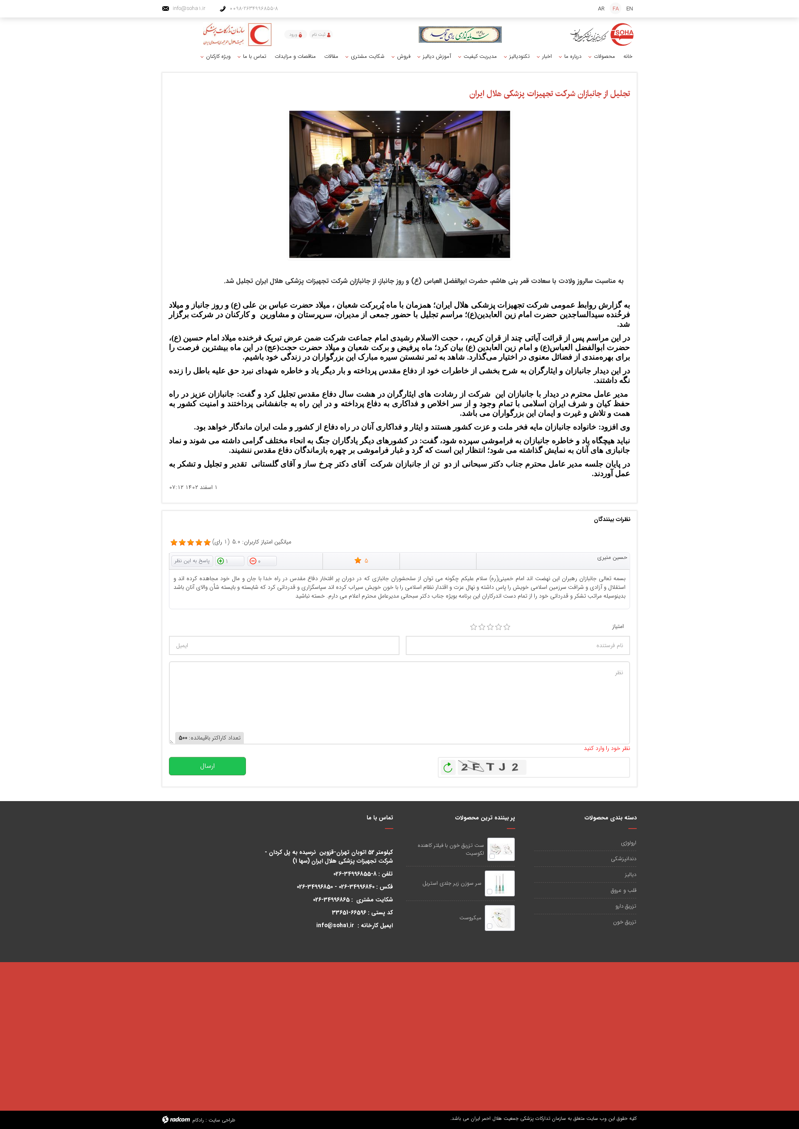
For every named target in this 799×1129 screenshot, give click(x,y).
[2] (482, 627)
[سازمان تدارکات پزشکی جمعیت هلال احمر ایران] (602, 34)
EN (629, 9)
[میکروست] (500, 918)
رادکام (198, 1120)
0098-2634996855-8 (253, 8)
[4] (498, 627)
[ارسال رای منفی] (262, 560)
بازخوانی (448, 765)
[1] (473, 627)
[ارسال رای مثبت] (230, 560)
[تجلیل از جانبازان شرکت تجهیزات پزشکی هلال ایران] (400, 184)
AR (601, 9)
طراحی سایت (221, 1120)
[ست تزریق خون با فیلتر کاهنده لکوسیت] (500, 849)
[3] (490, 627)
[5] (174, 542)
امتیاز (618, 626)
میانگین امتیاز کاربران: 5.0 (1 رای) (251, 542)
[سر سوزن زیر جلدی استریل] (500, 883)
